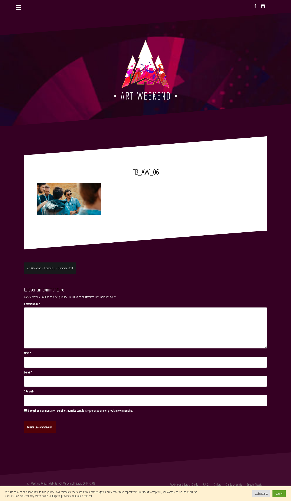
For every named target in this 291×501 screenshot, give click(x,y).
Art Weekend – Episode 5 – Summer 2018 (50, 268)
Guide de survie (234, 484)
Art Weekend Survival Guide (184, 484)
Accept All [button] (279, 493)
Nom (27, 353)
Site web (29, 391)
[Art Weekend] (145, 69)
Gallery (217, 484)
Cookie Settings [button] (261, 493)
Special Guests (254, 484)
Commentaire (32, 304)
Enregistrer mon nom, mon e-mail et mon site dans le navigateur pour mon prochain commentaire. (80, 410)
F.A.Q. (206, 484)
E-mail (28, 372)
